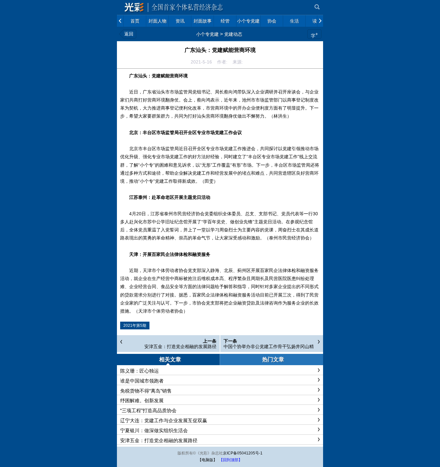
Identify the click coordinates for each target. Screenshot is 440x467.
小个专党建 (207, 34)
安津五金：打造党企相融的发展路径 (180, 346)
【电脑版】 (207, 460)
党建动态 (233, 34)
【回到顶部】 (230, 460)
